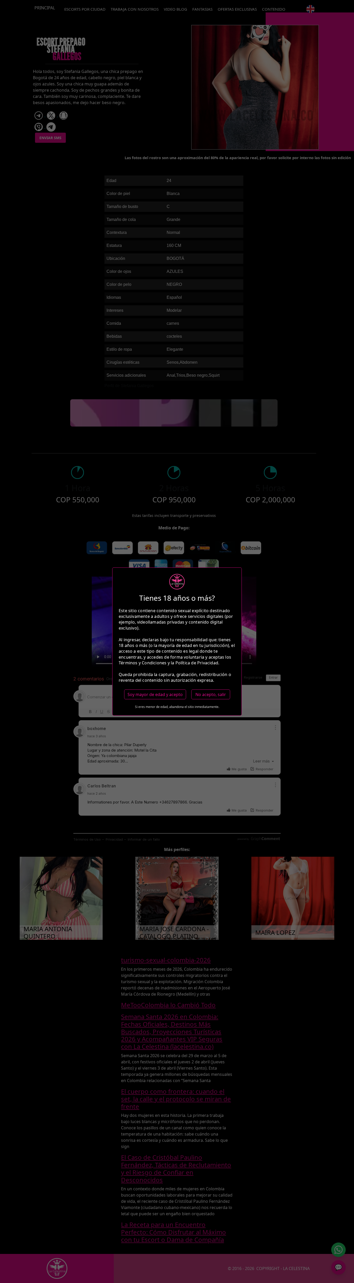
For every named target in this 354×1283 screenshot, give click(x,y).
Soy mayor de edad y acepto (155, 694)
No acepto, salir (210, 694)
